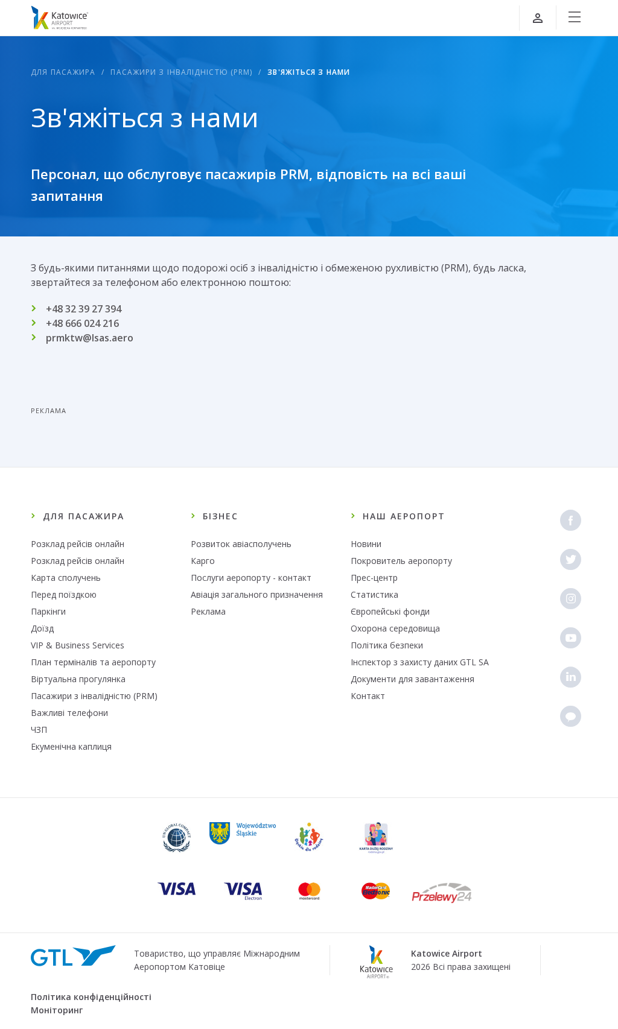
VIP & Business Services (77, 645)
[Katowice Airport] (59, 17)
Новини (366, 543)
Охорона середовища (395, 628)
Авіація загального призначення (257, 594)
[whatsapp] (570, 716)
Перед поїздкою (64, 594)
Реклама (208, 611)
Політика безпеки (387, 645)
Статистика (374, 594)
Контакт (368, 695)
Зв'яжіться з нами (308, 72)
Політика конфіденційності (91, 996)
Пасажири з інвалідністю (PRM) (181, 72)
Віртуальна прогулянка (78, 679)
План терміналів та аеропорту (93, 662)
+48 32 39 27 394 (83, 308)
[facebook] (570, 520)
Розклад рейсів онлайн (77, 543)
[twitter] (570, 559)
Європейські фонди (390, 611)
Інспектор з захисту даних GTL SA (420, 662)
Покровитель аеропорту (401, 560)
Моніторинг (57, 1010)
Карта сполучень (66, 577)
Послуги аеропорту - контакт (251, 577)
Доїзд (42, 628)
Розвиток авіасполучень (241, 543)
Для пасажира (63, 72)
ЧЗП (39, 729)
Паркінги (48, 611)
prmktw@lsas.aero (89, 337)
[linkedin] (570, 677)
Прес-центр (374, 577)
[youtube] (570, 637)
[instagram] (570, 598)
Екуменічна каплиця (71, 746)
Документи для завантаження (412, 679)
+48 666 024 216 (82, 323)
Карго (203, 560)
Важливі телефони (69, 712)
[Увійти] (538, 18)
